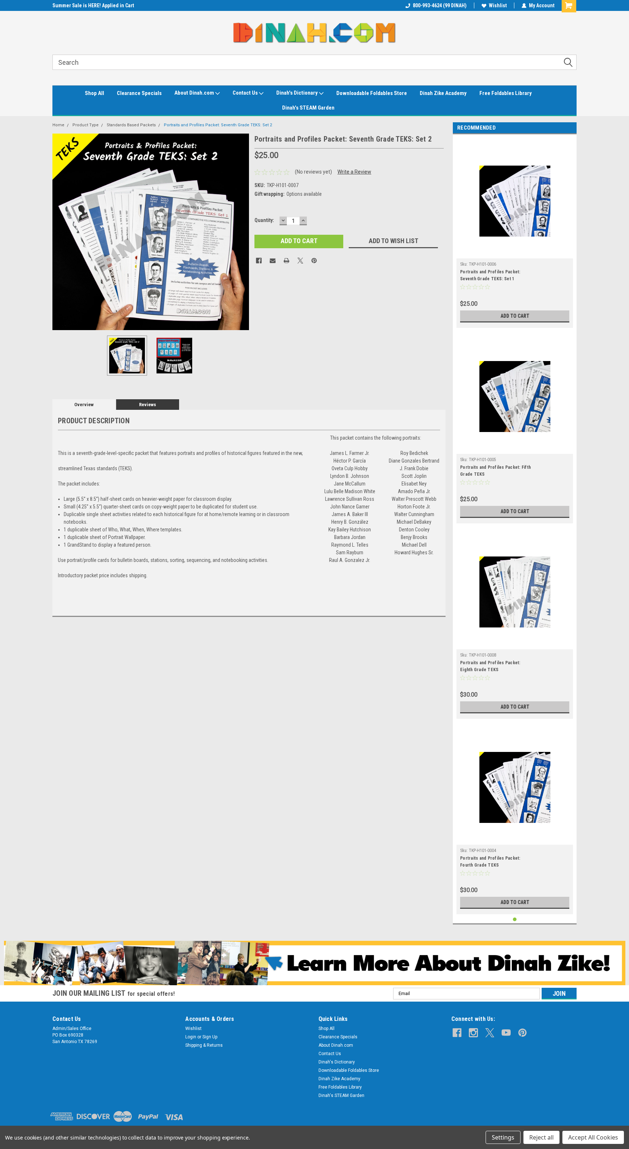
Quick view (515, 253)
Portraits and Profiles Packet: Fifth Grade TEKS (495, 471)
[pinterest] (522, 1032)
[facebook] (457, 1032)
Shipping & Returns (204, 1045)
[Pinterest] (314, 261)
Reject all (541, 1137)
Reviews (147, 404)
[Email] (273, 261)
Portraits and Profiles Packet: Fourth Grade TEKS (490, 862)
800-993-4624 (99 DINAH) (440, 5)
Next (241, 232)
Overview (84, 404)
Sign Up (209, 1036)
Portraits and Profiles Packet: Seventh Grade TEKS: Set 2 (218, 125)
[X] (300, 261)
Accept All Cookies (593, 1137)
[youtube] (506, 1032)
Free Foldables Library (505, 93)
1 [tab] (515, 920)
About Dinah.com (194, 93)
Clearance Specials (139, 93)
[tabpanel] (514, 233)
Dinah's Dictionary (297, 93)
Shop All (94, 93)
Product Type (85, 125)
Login (190, 1036)
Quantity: (264, 220)
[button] (314, 963)
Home (58, 125)
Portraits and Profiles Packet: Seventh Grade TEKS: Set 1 (490, 275)
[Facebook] (259, 261)
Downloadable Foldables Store (371, 93)
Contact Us (246, 93)
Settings (503, 1137)
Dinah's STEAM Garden (308, 107)
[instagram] (473, 1032)
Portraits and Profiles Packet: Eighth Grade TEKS (490, 666)
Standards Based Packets (131, 125)
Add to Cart (515, 316)
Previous (59, 232)
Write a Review (354, 172)
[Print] (286, 261)
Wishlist (498, 5)
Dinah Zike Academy (443, 93)
